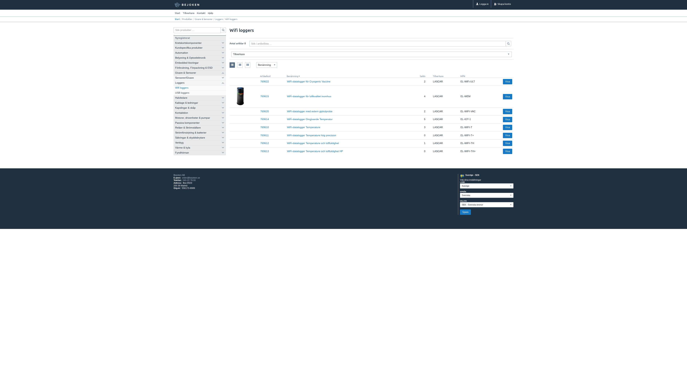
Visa (507, 81)
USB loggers (182, 92)
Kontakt (201, 13)
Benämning (292, 76)
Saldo (422, 76)
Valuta (463, 201)
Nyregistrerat (182, 38)
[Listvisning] (232, 65)
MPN (462, 76)
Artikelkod (265, 76)
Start (177, 13)
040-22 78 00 (189, 180)
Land (462, 182)
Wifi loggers (181, 87)
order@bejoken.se (191, 178)
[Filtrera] (508, 43)
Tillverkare (438, 76)
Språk (463, 192)
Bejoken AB (179, 175)
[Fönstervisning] (240, 65)
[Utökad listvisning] (247, 65)
